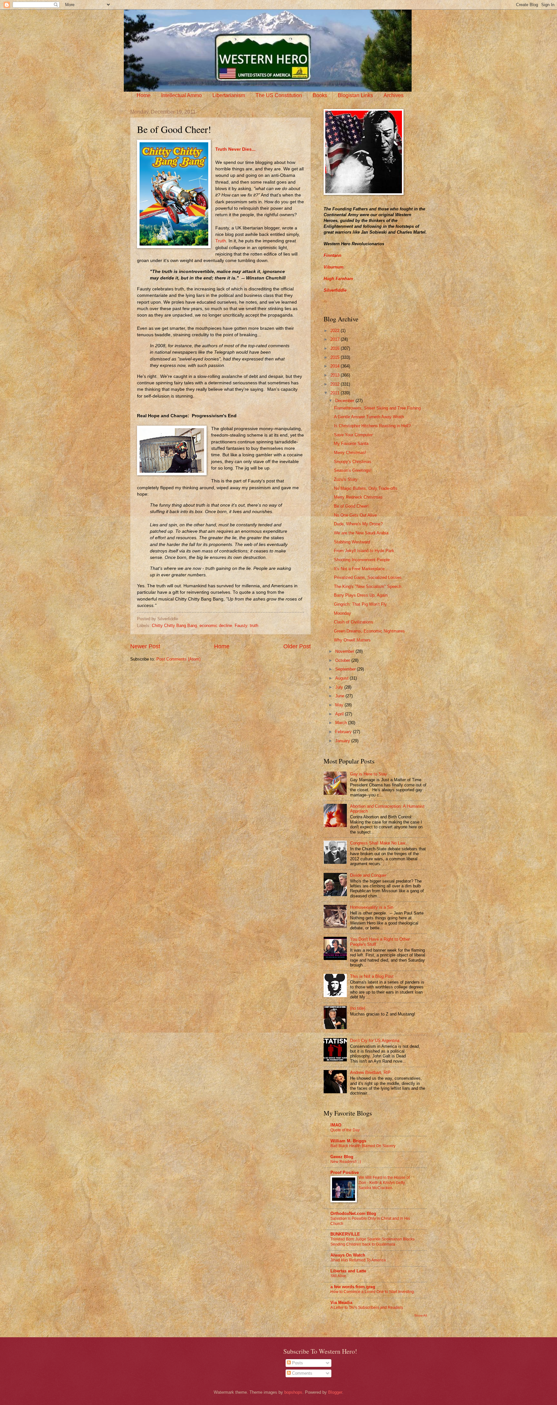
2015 (335, 357)
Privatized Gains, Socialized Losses (368, 577)
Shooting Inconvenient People (362, 559)
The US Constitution (279, 95)
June (340, 695)
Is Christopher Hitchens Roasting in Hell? (372, 425)
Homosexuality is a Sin (371, 907)
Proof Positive (344, 1172)
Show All (420, 1315)
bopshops (293, 1392)
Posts (297, 1362)
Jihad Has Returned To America (358, 1260)
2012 (335, 384)
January (343, 740)
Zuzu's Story (345, 479)
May (340, 704)
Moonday (342, 613)
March (341, 722)
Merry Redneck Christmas (358, 497)
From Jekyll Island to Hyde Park (364, 550)
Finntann (332, 255)
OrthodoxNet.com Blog (353, 1213)
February (344, 731)
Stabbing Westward (352, 542)
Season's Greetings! (353, 470)
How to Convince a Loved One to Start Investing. (372, 1291)
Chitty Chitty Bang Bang (174, 625)
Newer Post (145, 646)
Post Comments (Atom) (178, 659)
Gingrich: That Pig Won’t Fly (360, 604)
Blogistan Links (355, 95)
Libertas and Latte (348, 1271)
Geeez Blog (341, 1156)
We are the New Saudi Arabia (361, 533)
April (340, 714)
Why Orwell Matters (352, 640)
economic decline (216, 625)
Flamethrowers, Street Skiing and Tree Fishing (377, 408)
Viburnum (334, 267)
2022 (335, 330)
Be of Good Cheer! (351, 506)
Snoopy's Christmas (352, 461)
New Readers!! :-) (345, 1161)
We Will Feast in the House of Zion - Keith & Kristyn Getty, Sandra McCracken (384, 1182)
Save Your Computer (353, 434)
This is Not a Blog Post (372, 976)
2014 (335, 366)
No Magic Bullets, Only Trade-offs (365, 488)
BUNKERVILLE (345, 1234)
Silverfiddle (335, 290)
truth (254, 625)
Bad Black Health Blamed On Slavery (363, 1146)
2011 (335, 392)
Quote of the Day (345, 1130)
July (339, 687)
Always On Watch (347, 1255)
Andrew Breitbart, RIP (370, 1072)
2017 (335, 339)
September (346, 669)
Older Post (297, 646)
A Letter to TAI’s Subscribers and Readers (366, 1307)
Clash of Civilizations (353, 622)
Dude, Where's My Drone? (358, 523)
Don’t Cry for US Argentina (374, 1040)
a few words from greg (352, 1286)
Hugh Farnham (338, 278)
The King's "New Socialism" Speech (367, 586)
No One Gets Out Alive (355, 515)
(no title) (357, 1008)
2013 (335, 375)
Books (320, 95)
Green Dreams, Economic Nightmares (369, 631)
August (342, 678)
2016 (335, 348)
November (345, 651)
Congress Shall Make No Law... (379, 843)
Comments (301, 1373)
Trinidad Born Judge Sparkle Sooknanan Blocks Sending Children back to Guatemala (372, 1242)
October (343, 660)
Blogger (335, 1392)
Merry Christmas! (350, 452)
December (345, 400)
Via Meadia (341, 1302)
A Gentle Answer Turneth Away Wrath (369, 416)
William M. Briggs (348, 1140)
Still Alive (338, 1276)
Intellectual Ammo (181, 95)
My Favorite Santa (351, 443)
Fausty (241, 625)
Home (144, 95)
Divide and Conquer (368, 875)
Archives (394, 95)
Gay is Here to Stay (368, 774)
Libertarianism (228, 95)
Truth (220, 240)
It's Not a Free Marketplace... (361, 568)
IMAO (335, 1125)
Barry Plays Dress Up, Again (360, 595)
